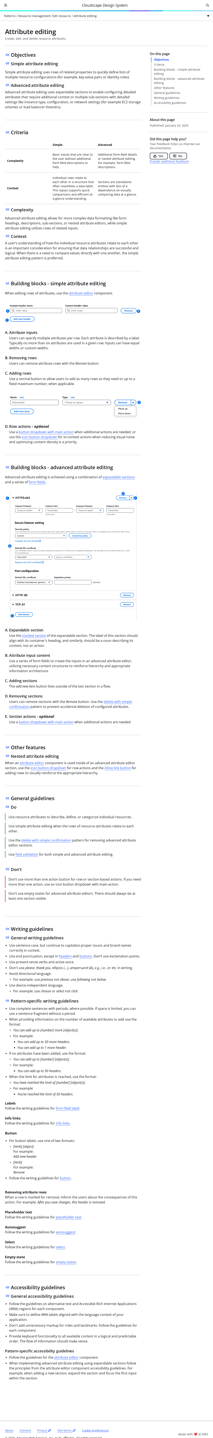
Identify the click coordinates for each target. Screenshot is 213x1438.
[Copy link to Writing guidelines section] (7, 929)
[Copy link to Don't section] (7, 869)
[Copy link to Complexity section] (7, 209)
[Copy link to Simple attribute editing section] (7, 63)
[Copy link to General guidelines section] (7, 798)
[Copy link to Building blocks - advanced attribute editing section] (7, 467)
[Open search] (207, 5)
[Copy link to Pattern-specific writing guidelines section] (7, 1001)
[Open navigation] (6, 5)
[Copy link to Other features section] (7, 747)
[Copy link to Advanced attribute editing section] (7, 85)
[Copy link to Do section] (7, 807)
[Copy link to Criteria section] (7, 132)
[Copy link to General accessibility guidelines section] (7, 1296)
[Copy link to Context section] (7, 236)
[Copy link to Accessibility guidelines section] (7, 1287)
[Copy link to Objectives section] (7, 55)
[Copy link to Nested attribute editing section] (7, 756)
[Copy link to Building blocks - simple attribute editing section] (7, 283)
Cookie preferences (95, 1430)
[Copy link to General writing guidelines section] (7, 937)
